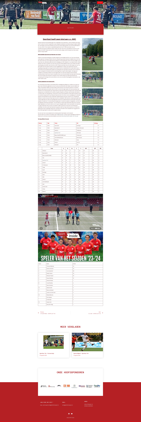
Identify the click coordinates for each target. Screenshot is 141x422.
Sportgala (100, 2)
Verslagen (70, 2)
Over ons (88, 2)
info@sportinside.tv (60, 114)
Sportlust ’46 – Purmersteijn (47, 353)
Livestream (82, 2)
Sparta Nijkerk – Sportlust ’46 (81, 353)
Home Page (64, 2)
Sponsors (76, 2)
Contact (94, 2)
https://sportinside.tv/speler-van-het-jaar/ (70, 116)
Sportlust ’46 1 (57, 132)
